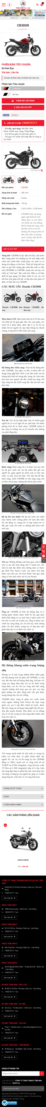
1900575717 (9, 893)
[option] (23, 12)
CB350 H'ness (23, 860)
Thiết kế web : (7, 1083)
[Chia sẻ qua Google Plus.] (15, 115)
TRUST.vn (16, 1083)
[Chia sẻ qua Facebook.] (6, 115)
